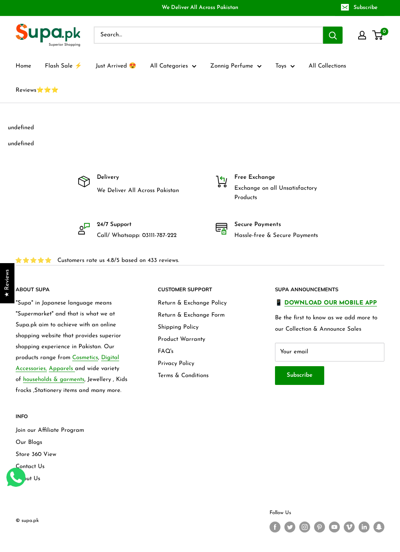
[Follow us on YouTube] (334, 527)
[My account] (362, 35)
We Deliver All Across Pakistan (200, 8)
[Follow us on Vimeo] (349, 527)
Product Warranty (181, 339)
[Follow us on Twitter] (289, 527)
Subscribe (365, 8)
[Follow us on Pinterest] (319, 527)
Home (23, 66)
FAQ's (165, 351)
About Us (28, 479)
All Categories (169, 66)
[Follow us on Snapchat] (378, 527)
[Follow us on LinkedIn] (364, 527)
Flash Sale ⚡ (63, 66)
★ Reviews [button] (7, 283)
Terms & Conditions (183, 376)
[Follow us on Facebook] (275, 527)
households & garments (53, 380)
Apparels (62, 369)
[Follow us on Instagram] (304, 527)
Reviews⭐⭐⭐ (37, 90)
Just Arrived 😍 (116, 66)
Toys (280, 66)
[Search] (333, 35)
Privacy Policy (176, 364)
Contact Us (30, 467)
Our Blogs (29, 442)
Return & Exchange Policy (192, 303)
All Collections (327, 66)
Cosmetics (85, 358)
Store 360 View (36, 455)
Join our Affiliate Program (50, 430)
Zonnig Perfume (231, 66)
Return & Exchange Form (191, 315)
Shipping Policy (178, 327)
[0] (378, 35)
